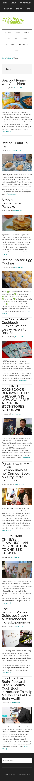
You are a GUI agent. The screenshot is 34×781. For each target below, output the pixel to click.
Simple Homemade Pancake (11, 203)
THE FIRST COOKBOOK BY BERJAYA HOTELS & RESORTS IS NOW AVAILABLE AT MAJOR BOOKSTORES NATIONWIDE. (16, 398)
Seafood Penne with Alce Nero (14, 82)
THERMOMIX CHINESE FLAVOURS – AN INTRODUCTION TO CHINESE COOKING (15, 544)
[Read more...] (6, 132)
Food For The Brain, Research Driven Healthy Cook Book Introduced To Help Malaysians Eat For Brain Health (17, 688)
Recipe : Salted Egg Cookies (17, 261)
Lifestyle (10, 58)
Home (4, 58)
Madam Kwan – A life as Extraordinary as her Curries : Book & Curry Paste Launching (16, 471)
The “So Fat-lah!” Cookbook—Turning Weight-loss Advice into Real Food (15, 326)
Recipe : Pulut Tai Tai (15, 144)
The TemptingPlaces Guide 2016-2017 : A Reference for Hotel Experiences (16, 615)
